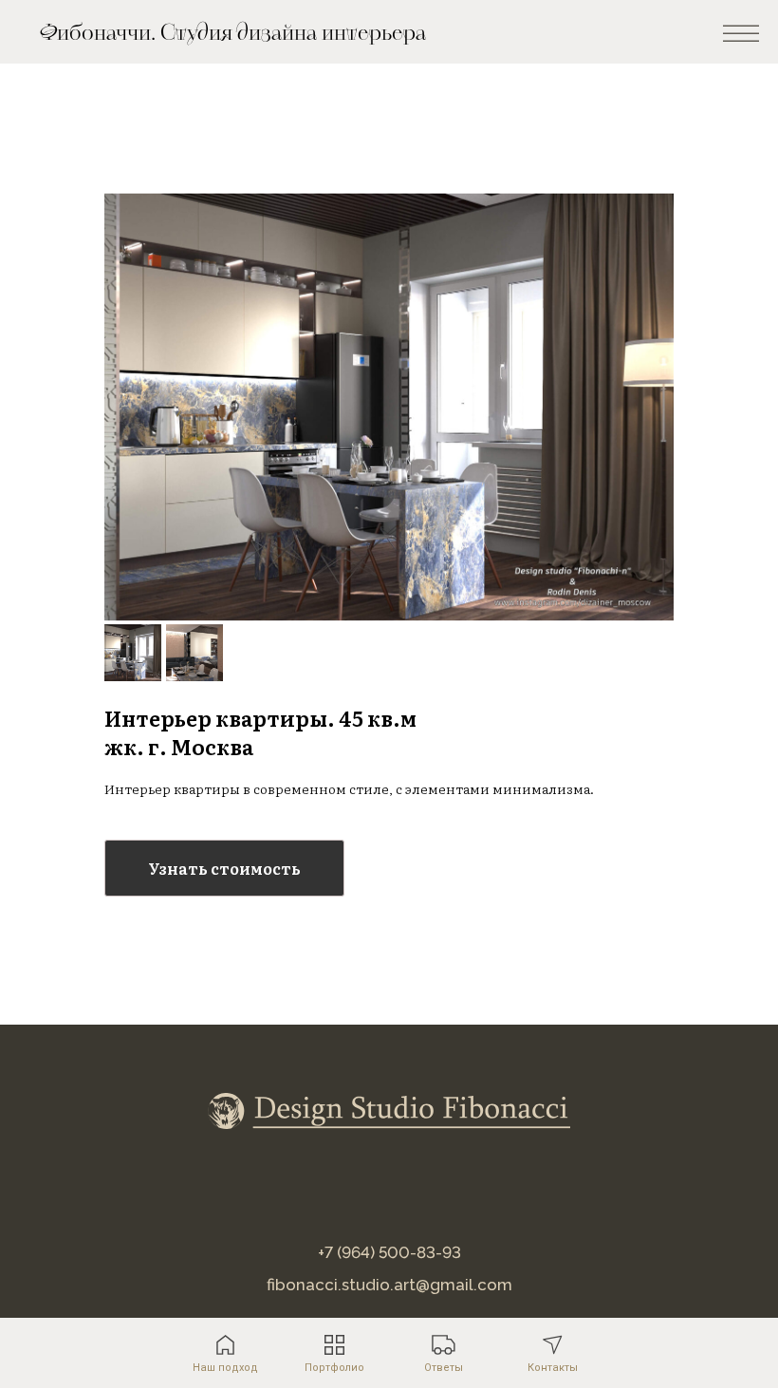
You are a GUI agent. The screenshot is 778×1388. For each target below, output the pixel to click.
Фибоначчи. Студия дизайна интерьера (233, 33)
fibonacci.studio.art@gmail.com (389, 1284)
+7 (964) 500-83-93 (389, 1252)
